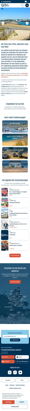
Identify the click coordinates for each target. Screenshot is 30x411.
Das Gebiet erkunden (15, 282)
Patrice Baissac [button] (2, 8)
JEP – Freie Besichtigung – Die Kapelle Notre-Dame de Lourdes (18, 193)
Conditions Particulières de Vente (15, 388)
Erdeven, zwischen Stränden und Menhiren (15, 138)
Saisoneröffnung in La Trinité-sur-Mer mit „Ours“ (18, 225)
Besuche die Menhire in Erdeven (15, 150)
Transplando (12, 235)
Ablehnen (21, 402)
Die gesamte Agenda (15, 255)
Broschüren (6, 361)
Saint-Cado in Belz (15, 163)
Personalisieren (15, 407)
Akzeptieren (8, 402)
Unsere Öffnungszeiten (23, 361)
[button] (2, 23)
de (25, 1)
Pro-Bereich (7, 380)
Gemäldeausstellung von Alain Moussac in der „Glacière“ (18, 214)
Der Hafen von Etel (15, 123)
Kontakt (20, 357)
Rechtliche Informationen (20, 385)
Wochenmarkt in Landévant (15, 245)
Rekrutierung (12, 385)
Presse (22, 380)
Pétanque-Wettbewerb (14, 203)
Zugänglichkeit (6, 1)
